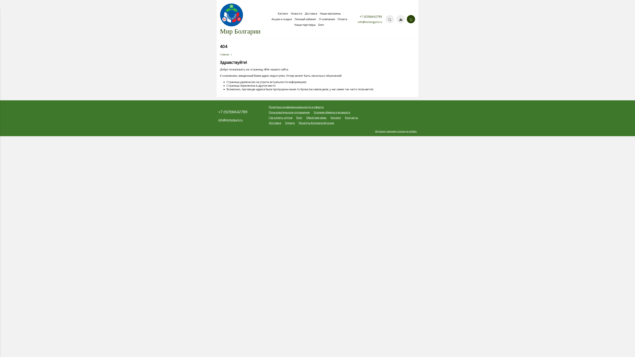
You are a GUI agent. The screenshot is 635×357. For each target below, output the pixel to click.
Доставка (311, 13)
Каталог (283, 13)
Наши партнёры (305, 25)
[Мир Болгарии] (231, 25)
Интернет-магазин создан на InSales (396, 131)
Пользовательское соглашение (289, 112)
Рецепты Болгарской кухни (316, 123)
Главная (224, 54)
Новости (296, 13)
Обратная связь (316, 117)
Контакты (351, 117)
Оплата (342, 19)
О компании (327, 19)
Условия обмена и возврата (332, 112)
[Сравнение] (401, 19)
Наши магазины (330, 13)
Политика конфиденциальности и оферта (296, 107)
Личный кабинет (305, 19)
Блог (321, 25)
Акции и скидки (282, 19)
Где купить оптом (280, 117)
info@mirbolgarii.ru (370, 22)
